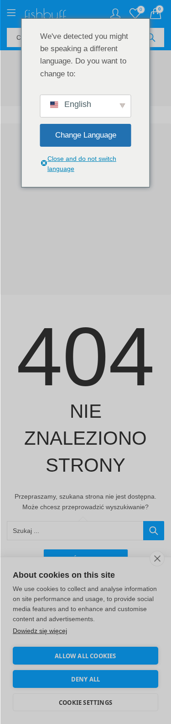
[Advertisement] (85, 209)
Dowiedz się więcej (40, 630)
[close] (157, 558)
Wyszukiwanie (151, 37)
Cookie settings (85, 702)
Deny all (85, 679)
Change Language (85, 135)
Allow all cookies (85, 656)
